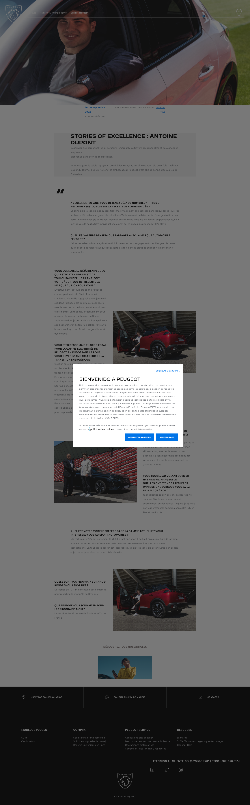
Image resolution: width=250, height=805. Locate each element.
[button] (168, 371)
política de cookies (102, 429)
